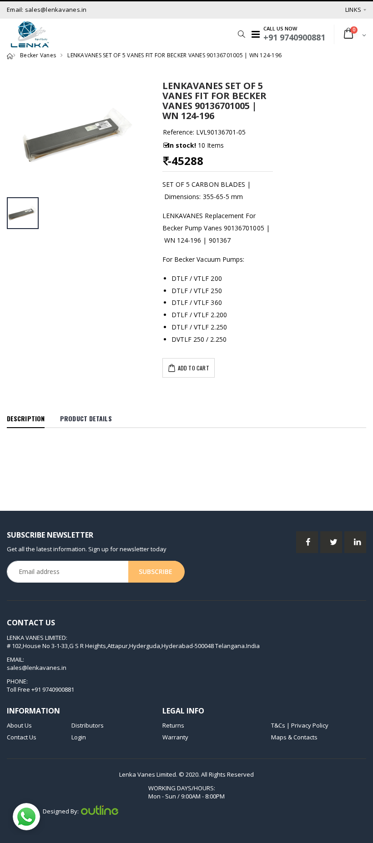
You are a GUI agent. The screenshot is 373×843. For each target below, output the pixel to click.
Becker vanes (38, 55)
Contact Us (21, 737)
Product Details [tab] (86, 418)
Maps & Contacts (294, 737)
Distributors (87, 725)
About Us (19, 725)
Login (78, 737)
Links (353, 9)
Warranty (175, 737)
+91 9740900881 (52, 689)
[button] (239, 34)
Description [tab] (26, 418)
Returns (173, 725)
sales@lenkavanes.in (36, 667)
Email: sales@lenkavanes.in (47, 9)
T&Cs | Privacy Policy (299, 725)
